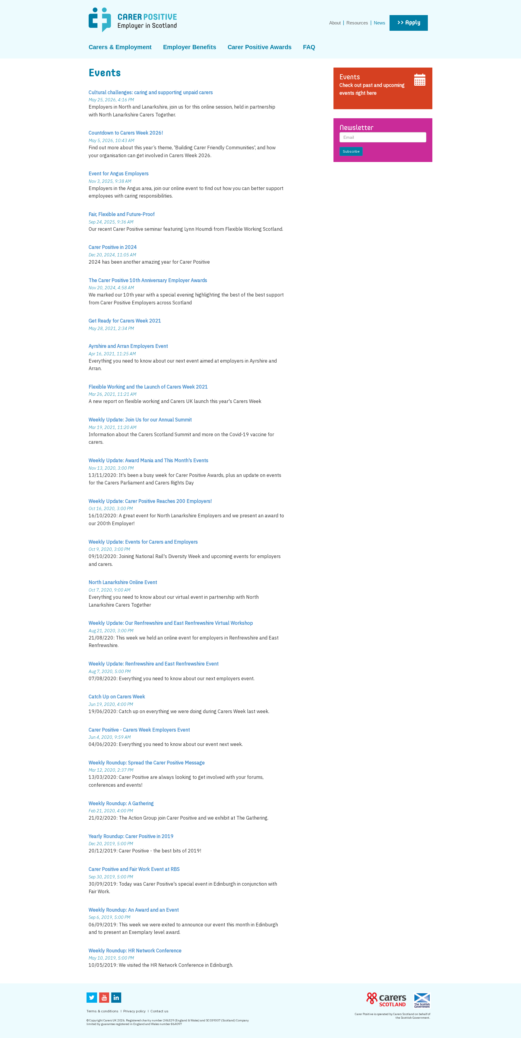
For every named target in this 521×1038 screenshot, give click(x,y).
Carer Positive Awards (260, 47)
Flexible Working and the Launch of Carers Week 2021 (148, 387)
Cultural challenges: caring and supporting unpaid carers (151, 92)
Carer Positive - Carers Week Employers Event (139, 730)
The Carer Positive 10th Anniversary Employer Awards (148, 280)
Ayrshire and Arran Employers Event (128, 346)
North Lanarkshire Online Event (123, 582)
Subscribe (351, 151)
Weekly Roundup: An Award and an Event (134, 910)
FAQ (309, 47)
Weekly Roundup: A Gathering (121, 803)
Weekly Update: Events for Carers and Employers (143, 542)
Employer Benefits (189, 47)
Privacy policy (134, 1011)
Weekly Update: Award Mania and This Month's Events (148, 460)
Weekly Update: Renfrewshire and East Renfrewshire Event (154, 664)
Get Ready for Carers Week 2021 (125, 321)
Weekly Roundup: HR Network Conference (135, 951)
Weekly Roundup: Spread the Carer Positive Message (147, 763)
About (335, 22)
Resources (357, 22)
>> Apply (408, 23)
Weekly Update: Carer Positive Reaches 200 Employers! (150, 501)
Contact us (159, 1011)
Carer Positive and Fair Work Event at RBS (134, 869)
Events (349, 77)
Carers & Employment (120, 47)
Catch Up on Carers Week (117, 697)
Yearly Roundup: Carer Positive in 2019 (131, 836)
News (379, 22)
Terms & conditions (102, 1011)
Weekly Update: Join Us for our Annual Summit (140, 420)
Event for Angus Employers (119, 173)
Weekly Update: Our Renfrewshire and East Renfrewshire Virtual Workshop (171, 623)
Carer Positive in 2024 (113, 247)
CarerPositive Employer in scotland (133, 20)
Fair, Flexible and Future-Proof (122, 214)
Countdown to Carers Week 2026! (126, 133)
